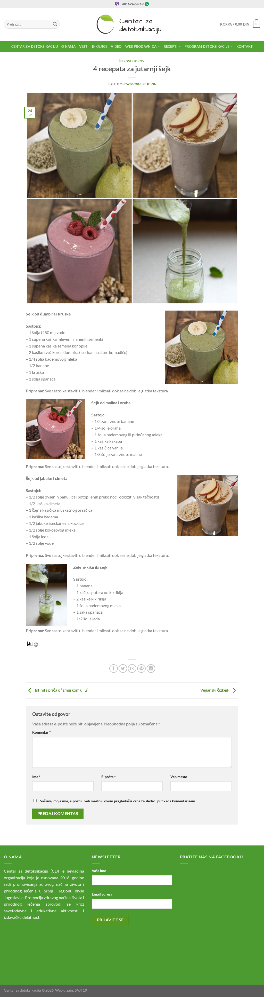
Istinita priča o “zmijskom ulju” (61, 689)
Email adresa (102, 894)
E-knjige (99, 46)
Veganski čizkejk (215, 689)
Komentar (41, 732)
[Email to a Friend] (132, 668)
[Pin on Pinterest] (141, 668)
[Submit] (55, 24)
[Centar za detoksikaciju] (132, 24)
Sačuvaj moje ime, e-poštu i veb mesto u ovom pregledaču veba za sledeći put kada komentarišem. (118, 801)
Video (116, 46)
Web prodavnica (141, 46)
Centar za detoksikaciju (34, 46)
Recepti (171, 46)
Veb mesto (178, 776)
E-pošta (108, 776)
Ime (36, 776)
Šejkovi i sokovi (132, 61)
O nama (68, 46)
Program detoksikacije (207, 46)
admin (151, 84)
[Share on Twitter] (123, 668)
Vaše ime (99, 870)
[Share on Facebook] (113, 668)
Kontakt (244, 46)
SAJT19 (81, 990)
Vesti (83, 46)
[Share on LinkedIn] (151, 668)
